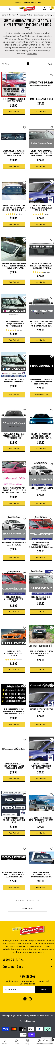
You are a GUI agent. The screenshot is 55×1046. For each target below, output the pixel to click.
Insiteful (45, 1015)
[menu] (3, 8)
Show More (27, 908)
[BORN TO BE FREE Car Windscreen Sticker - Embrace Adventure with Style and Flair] (41, 857)
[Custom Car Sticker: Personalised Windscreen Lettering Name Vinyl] (41, 749)
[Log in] (44, 8)
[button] (28, 64)
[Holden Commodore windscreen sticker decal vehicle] (13, 582)
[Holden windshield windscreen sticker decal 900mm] (13, 636)
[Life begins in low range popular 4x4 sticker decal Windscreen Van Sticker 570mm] (13, 694)
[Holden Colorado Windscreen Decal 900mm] (41, 473)
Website (34, 1015)
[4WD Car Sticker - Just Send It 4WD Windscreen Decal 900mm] (41, 636)
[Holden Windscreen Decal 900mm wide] (41, 582)
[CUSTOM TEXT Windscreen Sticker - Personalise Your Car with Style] (41, 190)
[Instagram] (30, 998)
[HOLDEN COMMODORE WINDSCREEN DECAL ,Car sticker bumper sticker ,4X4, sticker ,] (41, 527)
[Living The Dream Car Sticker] (41, 84)
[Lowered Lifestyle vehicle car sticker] (41, 694)
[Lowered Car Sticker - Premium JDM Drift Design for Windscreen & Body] (13, 749)
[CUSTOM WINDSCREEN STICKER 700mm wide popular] (13, 84)
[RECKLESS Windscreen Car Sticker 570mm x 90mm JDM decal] (13, 803)
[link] (16, 1041)
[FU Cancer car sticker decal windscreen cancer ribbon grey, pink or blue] (41, 364)
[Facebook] (25, 998)
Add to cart (14, 112)
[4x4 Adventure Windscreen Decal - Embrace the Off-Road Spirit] (41, 803)
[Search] (10, 9)
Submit (43, 989)
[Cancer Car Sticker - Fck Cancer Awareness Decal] (13, 364)
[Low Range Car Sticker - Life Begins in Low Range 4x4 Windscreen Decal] (13, 136)
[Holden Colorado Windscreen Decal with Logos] (13, 527)
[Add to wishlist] (24, 75)
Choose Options (41, 394)
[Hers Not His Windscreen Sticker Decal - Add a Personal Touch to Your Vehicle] (41, 419)
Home (3, 15)
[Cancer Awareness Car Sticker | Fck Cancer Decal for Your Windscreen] (13, 306)
